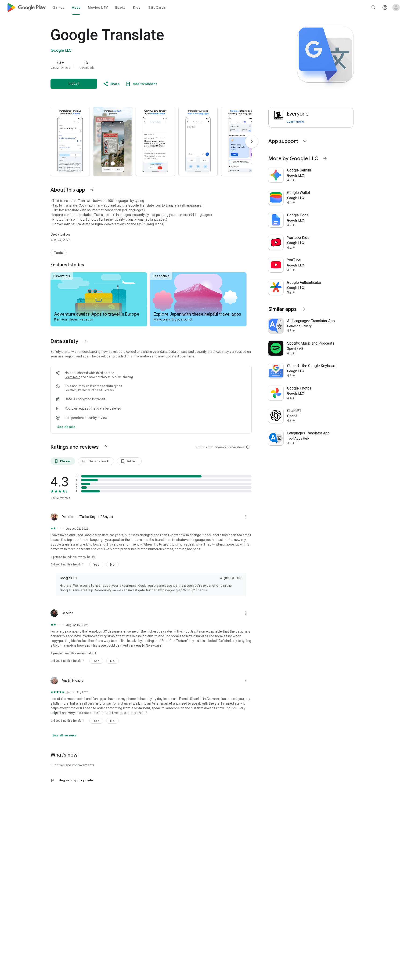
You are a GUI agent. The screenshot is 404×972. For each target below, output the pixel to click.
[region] (144, 65)
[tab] (58, 7)
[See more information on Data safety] (85, 341)
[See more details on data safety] (66, 426)
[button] (70, 141)
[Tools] (58, 252)
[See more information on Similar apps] (303, 309)
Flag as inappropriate (71, 780)
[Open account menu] (396, 7)
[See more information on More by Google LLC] (325, 158)
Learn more (72, 377)
